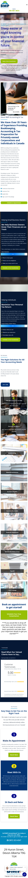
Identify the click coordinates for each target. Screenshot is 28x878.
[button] (26, 4)
